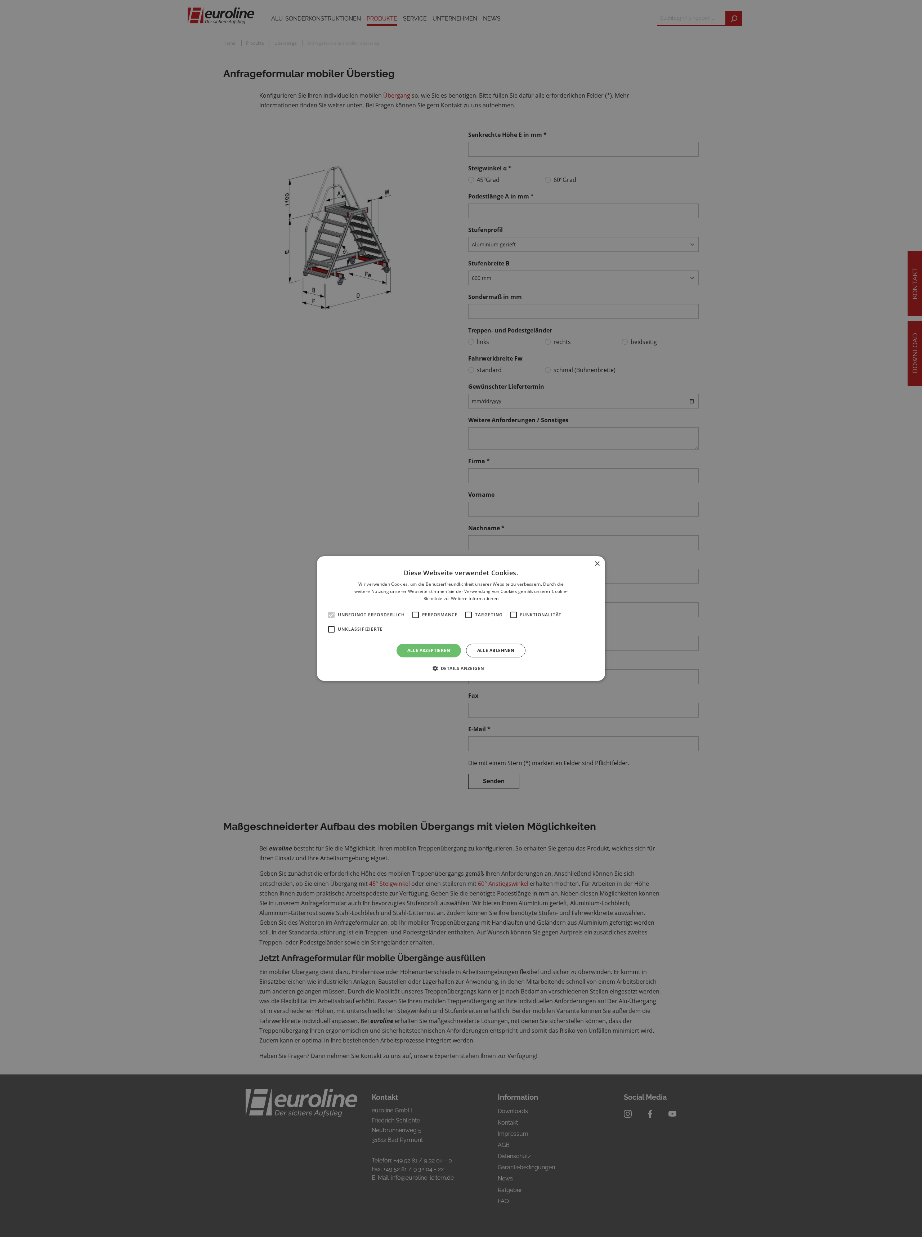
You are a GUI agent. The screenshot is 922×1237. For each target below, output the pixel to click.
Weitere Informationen (474, 598)
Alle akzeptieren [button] (428, 650)
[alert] (461, 618)
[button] (461, 668)
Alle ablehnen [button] (495, 650)
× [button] (597, 564)
